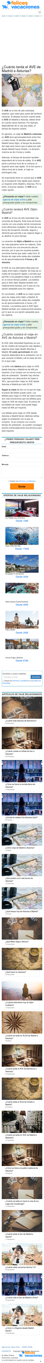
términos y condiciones (26, 481)
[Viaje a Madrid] (22, 622)
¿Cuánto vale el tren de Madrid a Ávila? (21, 1297)
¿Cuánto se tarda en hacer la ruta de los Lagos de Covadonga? (22, 1202)
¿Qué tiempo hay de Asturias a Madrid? (21, 911)
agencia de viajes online (14, 199)
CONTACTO (6, 1351)
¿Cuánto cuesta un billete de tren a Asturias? (19, 752)
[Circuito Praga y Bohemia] (22, 644)
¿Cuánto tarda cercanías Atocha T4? (20, 1267)
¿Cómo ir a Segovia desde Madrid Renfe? (19, 1329)
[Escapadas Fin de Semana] (22, 567)
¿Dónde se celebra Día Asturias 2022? (21, 817)
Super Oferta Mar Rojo (13, 546)
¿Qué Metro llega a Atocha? (17, 941)
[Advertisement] (22, 41)
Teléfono (4, 455)
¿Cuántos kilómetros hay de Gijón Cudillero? (19, 1003)
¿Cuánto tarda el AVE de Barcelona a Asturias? (21, 1070)
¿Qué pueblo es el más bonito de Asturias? (19, 879)
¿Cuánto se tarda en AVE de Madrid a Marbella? (21, 1136)
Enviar (22, 486)
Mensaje (4, 464)
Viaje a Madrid (10, 630)
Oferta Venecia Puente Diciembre (16, 602)
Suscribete (36, 677)
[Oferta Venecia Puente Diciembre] (22, 588)
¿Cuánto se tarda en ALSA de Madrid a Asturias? (21, 1037)
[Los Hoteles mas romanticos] (22, 509)
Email (4, 446)
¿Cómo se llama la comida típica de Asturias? (20, 785)
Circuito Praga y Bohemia (14, 657)
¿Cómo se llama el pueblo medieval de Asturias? (21, 1169)
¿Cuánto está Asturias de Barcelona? (20, 720)
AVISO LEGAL (27, 1347)
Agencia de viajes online (11, 1347)
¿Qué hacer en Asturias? (15, 972)
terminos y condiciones (21, 680)
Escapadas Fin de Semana (14, 574)
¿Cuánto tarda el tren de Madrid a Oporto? (19, 1235)
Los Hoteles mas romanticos (15, 518)
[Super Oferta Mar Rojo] (22, 539)
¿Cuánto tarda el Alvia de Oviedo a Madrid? (19, 1103)
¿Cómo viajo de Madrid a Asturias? (20, 847)
